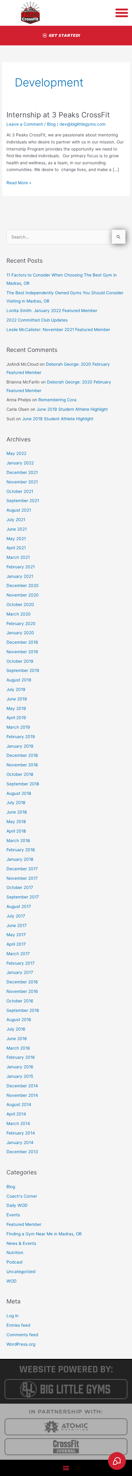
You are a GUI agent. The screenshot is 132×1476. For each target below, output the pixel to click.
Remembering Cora (57, 399)
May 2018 (16, 821)
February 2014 (20, 1133)
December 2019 (22, 642)
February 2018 (20, 849)
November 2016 (22, 991)
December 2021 (22, 472)
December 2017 (22, 868)
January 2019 (19, 746)
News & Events (21, 1243)
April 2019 (16, 717)
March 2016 (18, 1048)
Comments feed (22, 1334)
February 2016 (20, 1057)
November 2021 (22, 481)
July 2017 (15, 915)
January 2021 (19, 576)
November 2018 (22, 764)
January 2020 (20, 632)
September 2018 (22, 783)
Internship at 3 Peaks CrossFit (58, 114)
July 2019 (15, 689)
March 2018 (18, 840)
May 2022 (16, 453)
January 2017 (19, 972)
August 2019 (18, 679)
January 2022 (20, 462)
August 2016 (18, 1019)
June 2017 (16, 925)
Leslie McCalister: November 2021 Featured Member (58, 329)
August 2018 (18, 793)
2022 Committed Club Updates (37, 320)
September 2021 (22, 500)
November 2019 (22, 651)
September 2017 (22, 896)
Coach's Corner (21, 1196)
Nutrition (14, 1252)
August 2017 (18, 906)
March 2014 (18, 1123)
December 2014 (22, 1085)
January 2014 (19, 1142)
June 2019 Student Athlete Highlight (72, 409)
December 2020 (22, 585)
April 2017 (16, 944)
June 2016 (16, 1038)
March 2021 (18, 557)
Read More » (18, 182)
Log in (12, 1315)
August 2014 (18, 1104)
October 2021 (19, 491)
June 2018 (16, 812)
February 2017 (20, 963)
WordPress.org (20, 1344)
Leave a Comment (24, 124)
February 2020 (21, 623)
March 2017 (18, 953)
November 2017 (22, 878)
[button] (66, 1468)
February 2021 (20, 566)
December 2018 (22, 755)
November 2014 (22, 1095)
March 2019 (18, 727)
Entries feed (18, 1325)
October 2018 (19, 774)
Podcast (14, 1262)
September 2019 (22, 670)
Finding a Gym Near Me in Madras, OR (44, 1233)
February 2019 (20, 736)
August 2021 (18, 510)
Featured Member (23, 1224)
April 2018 (16, 831)
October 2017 (19, 887)
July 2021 (15, 519)
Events (13, 1214)
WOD (11, 1281)
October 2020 (20, 604)
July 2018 (15, 802)
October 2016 (19, 1000)
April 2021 (16, 547)
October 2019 (19, 661)
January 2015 (19, 1076)
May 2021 (16, 538)
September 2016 (22, 1010)
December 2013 (22, 1151)
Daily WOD (17, 1205)
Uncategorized (20, 1271)
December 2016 (22, 981)
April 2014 (16, 1114)
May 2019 (16, 708)
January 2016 (19, 1066)
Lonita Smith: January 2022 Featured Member (51, 310)
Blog (51, 124)
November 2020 (22, 595)
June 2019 (16, 698)
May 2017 (16, 934)
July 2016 (15, 1029)
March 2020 (18, 614)
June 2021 (16, 529)
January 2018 (19, 859)
